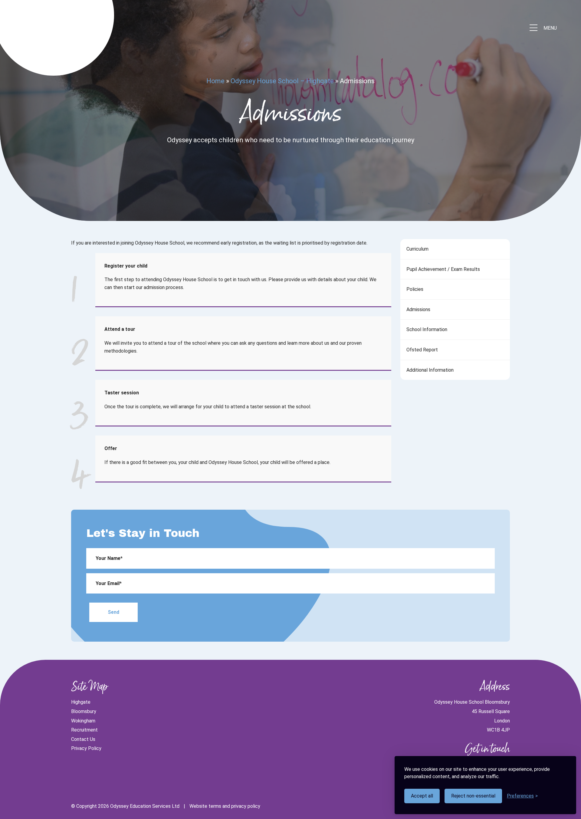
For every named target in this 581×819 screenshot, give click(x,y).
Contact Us (83, 739)
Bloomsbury (83, 711)
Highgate (80, 702)
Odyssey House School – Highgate (282, 81)
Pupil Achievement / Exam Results (443, 269)
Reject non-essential (473, 796)
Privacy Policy (86, 748)
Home (215, 81)
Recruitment (84, 730)
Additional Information (430, 370)
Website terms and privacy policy (224, 806)
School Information (426, 329)
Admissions (418, 309)
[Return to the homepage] (56, 28)
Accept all (422, 796)
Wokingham (83, 721)
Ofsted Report (422, 350)
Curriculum (417, 249)
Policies (414, 289)
